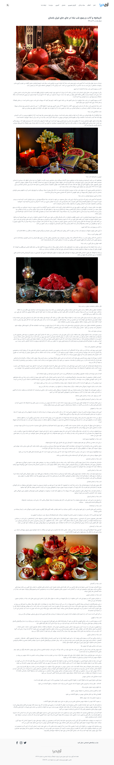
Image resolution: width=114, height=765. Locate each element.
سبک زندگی (82, 5)
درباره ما (51, 5)
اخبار (94, 5)
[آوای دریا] (104, 7)
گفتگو (89, 5)
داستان (63, 5)
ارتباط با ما (43, 5)
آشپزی (57, 5)
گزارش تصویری (72, 5)
